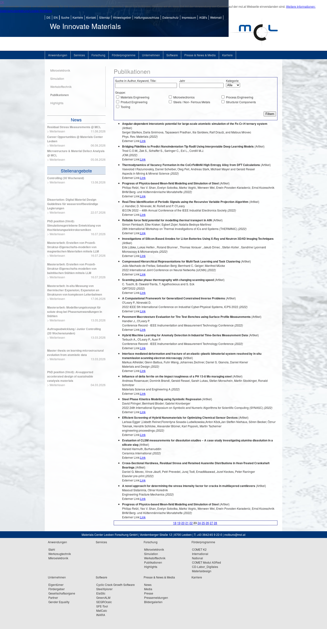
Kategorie (232, 81)
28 (215, 523)
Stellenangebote (76, 170)
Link (143, 141)
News (76, 119)
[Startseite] (255, 49)
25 (203, 523)
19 (178, 523)
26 (207, 523)
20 (183, 523)
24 (199, 523)
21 (187, 523)
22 (191, 523)
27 (211, 523)
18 (174, 523)
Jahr (182, 81)
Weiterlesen (57, 131)
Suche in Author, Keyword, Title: (135, 81)
